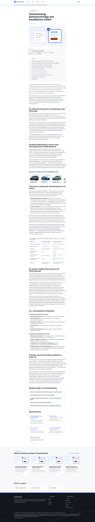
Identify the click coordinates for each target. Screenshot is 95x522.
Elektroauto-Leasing (34, 437)
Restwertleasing (56, 227)
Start (15, 4)
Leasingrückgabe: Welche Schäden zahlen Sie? (38, 467)
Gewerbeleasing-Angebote (55, 428)
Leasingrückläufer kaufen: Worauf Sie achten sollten (55, 467)
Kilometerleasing (47, 227)
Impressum (68, 498)
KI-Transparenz (68, 502)
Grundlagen (23, 4)
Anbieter (43, 1)
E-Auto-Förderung (69, 507)
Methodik (67, 505)
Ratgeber (38, 1)
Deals (33, 1)
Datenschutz (68, 500)
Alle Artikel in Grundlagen (74, 453)
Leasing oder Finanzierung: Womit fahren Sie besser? (21, 467)
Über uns (67, 504)
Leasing (27, 1)
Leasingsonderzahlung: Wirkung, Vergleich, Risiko (72, 467)
